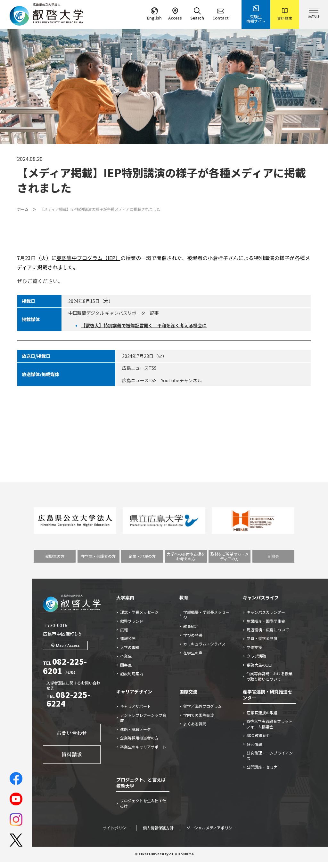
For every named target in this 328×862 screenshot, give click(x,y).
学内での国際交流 (198, 715)
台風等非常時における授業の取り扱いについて (269, 676)
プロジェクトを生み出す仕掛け (143, 803)
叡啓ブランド (131, 621)
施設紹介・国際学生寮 (266, 621)
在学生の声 (192, 652)
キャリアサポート (135, 706)
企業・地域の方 (142, 556)
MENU (313, 17)
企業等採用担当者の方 (139, 737)
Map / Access (68, 646)
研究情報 (254, 744)
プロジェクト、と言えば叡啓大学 (141, 782)
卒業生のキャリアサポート (143, 746)
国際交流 (188, 691)
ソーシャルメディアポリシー (211, 828)
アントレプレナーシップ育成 (143, 718)
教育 (183, 597)
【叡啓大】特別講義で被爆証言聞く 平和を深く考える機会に (144, 325)
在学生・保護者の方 (98, 556)
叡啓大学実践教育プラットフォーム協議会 (269, 724)
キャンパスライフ (261, 597)
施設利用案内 (131, 673)
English (154, 17)
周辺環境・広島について (268, 629)
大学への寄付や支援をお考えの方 (186, 556)
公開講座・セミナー (264, 767)
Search (197, 17)
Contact (220, 17)
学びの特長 (192, 635)
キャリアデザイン (134, 691)
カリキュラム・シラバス (204, 643)
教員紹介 (191, 626)
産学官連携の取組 (262, 712)
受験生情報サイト (256, 19)
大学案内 (125, 597)
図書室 (126, 665)
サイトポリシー (116, 828)
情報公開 (127, 638)
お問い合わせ (71, 733)
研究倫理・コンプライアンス (270, 755)
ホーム (23, 209)
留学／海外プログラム (202, 706)
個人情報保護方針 (158, 828)
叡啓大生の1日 (259, 665)
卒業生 (126, 656)
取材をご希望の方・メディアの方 (229, 556)
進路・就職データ (135, 729)
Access (175, 17)
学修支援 (254, 647)
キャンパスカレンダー (266, 612)
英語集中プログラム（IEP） (88, 258)
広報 (124, 629)
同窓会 (273, 556)
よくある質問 (194, 723)
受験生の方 (54, 556)
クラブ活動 (256, 656)
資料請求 (284, 18)
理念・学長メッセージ (139, 612)
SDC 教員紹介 (258, 735)
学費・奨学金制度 (262, 638)
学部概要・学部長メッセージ (206, 615)
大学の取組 (129, 647)
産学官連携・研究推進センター (267, 694)
